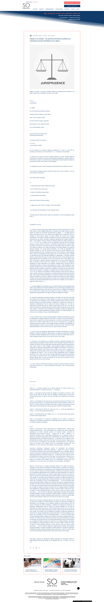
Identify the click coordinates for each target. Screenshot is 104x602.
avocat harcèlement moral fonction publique (67, 597)
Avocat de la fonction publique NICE (72, 593)
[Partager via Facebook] (30, 547)
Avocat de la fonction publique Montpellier (44, 594)
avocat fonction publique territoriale (35, 597)
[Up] (78, 588)
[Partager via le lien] (39, 547)
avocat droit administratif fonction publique (67, 596)
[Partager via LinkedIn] (36, 547)
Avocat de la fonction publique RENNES (58, 593)
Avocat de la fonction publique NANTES (45, 593)
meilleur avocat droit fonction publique (35, 596)
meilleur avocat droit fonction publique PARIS (51, 596)
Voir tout (78, 555)
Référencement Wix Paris (77, 601)
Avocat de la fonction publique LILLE (31, 593)
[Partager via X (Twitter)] (33, 547)
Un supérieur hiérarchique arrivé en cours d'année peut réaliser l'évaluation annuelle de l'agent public (71, 570)
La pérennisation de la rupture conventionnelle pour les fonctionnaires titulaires (32, 570)
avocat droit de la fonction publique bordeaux (51, 597)
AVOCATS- (64, 581)
